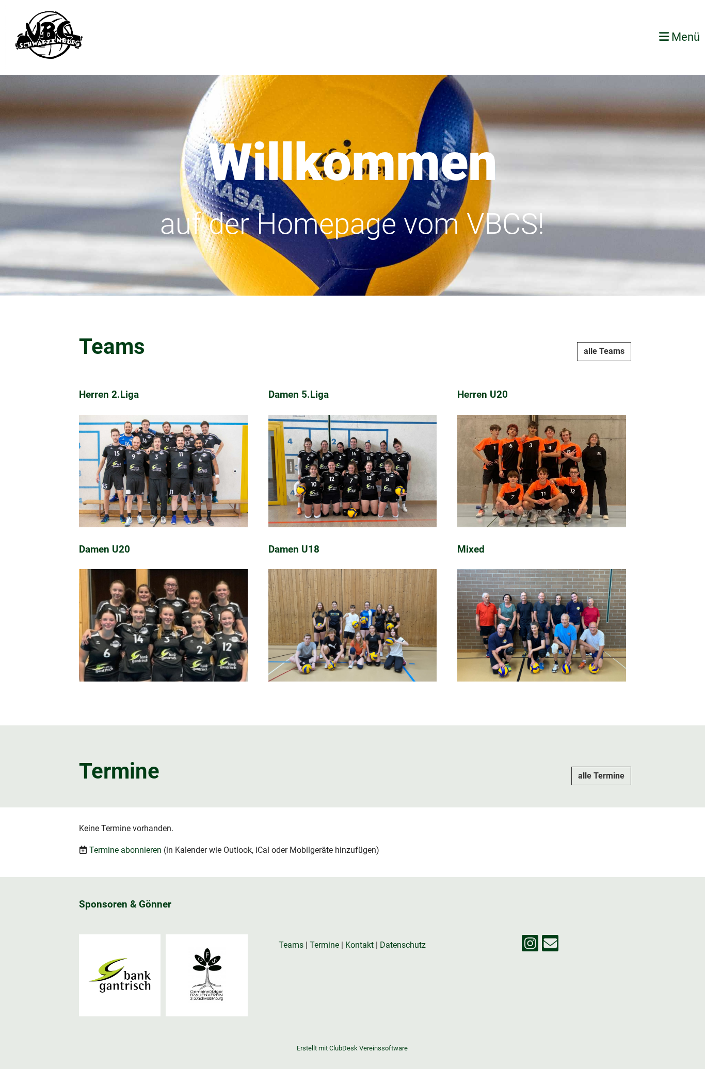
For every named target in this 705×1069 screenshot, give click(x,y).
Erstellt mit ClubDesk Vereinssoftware (352, 1048)
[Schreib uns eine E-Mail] (550, 945)
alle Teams (604, 351)
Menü (684, 36)
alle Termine (601, 776)
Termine (324, 945)
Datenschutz (403, 945)
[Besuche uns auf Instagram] (530, 945)
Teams (292, 945)
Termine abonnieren (125, 850)
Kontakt (359, 945)
